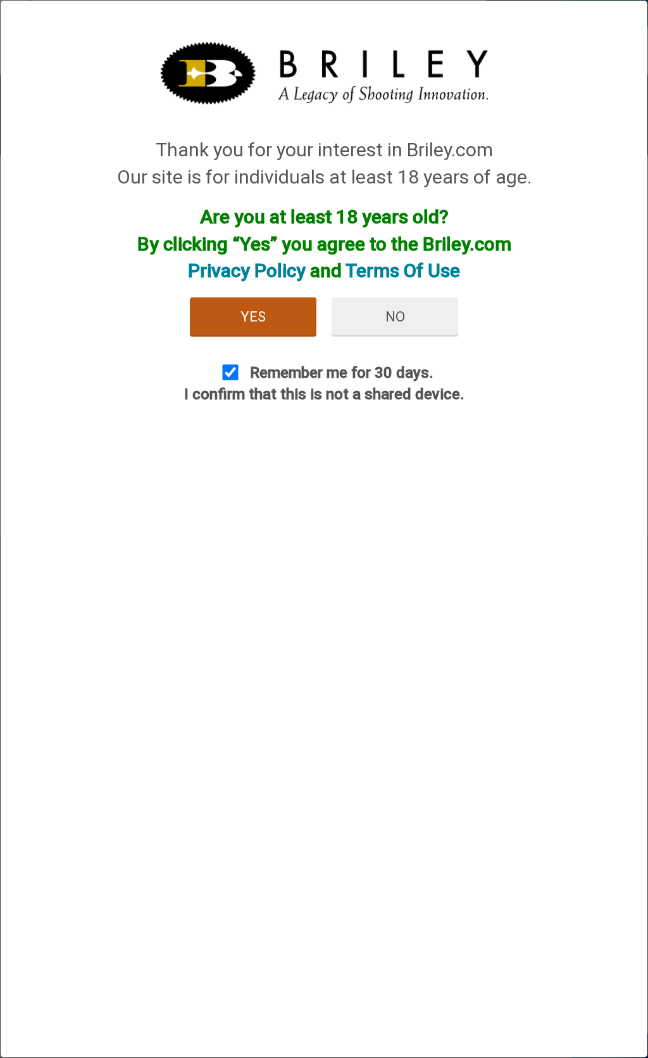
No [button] (395, 317)
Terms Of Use (403, 270)
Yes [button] (253, 317)
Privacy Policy (247, 270)
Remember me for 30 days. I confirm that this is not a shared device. (324, 383)
